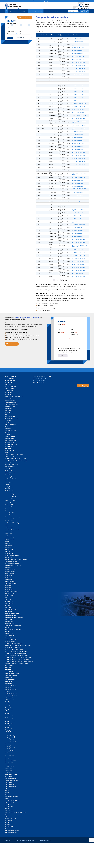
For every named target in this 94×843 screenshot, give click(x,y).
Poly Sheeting (8, 408)
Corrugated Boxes (9, 443)
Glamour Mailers (9, 579)
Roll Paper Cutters (9, 700)
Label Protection (9, 810)
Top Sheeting (8, 420)
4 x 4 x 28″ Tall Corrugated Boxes (78, 80)
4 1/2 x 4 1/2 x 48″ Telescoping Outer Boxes (79, 125)
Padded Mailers (9, 585)
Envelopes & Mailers (10, 573)
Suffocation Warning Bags (11, 418)
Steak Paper (8, 702)
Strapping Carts (9, 746)
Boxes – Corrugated (10, 436)
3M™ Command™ (9, 762)
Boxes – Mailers (9, 483)
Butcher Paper (8, 678)
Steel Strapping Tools (10, 750)
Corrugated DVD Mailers (11, 497)
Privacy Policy (8, 840)
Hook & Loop (8, 804)
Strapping (7, 730)
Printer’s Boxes (9, 469)
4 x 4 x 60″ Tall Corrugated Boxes (78, 109)
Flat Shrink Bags (9, 718)
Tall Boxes (7, 475)
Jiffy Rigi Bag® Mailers (10, 581)
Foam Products (9, 531)
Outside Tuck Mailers (10, 513)
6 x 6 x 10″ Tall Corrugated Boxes (78, 239)
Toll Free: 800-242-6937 (39, 378)
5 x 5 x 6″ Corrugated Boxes (77, 146)
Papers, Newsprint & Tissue (12, 674)
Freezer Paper (8, 684)
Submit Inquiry (62, 355)
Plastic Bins (8, 428)
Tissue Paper (8, 704)
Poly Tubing (8, 410)
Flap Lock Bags (8, 392)
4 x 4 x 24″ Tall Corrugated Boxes (78, 77)
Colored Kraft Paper (10, 680)
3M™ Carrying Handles (10, 760)
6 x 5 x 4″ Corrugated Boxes (77, 195)
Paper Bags (8, 587)
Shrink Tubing (8, 728)
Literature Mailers (9, 511)
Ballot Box (7, 485)
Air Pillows (7, 525)
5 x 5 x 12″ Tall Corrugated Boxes (78, 155)
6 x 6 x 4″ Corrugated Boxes (77, 207)
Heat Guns (7, 720)
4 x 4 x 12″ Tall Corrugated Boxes (78, 65)
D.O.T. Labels (8, 599)
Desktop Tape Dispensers (11, 780)
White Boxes (8, 481)
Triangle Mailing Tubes (10, 519)
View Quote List (84, 8)
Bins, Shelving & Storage (11, 424)
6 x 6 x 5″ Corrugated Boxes (77, 215)
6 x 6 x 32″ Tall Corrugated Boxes (78, 267)
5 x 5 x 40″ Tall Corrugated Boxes (78, 161)
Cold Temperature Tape (10, 778)
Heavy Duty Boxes (9, 457)
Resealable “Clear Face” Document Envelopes (16, 664)
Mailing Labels (8, 607)
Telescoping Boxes (9, 477)
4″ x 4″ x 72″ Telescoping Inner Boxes (79, 115)
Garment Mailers (9, 507)
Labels (6, 597)
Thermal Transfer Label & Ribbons (13, 615)
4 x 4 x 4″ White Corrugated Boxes (78, 47)
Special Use (8, 667)
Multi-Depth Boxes (10, 467)
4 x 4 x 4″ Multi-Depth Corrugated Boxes (78, 44)
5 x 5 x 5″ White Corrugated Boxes (78, 143)
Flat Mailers (8, 577)
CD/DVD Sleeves (9, 489)
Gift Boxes (7, 551)
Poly (6, 734)
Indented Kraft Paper (10, 686)
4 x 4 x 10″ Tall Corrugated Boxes (78, 62)
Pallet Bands (8, 732)
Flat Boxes (7, 453)
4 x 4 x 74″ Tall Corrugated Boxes (78, 118)
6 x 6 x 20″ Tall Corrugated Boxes (78, 255)
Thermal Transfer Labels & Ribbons (14, 617)
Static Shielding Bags (10, 416)
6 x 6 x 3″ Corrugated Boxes (77, 204)
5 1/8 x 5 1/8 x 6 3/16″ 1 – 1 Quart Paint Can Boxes (79, 173)
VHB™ (6, 828)
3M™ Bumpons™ (9, 758)
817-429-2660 (85, 4)
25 (68, 280)
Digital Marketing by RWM (45, 840)
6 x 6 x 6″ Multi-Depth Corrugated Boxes (78, 221)
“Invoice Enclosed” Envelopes (12, 647)
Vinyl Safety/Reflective (11, 832)
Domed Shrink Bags (10, 716)
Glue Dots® (8, 798)
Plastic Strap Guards (10, 569)
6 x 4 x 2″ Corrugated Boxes (77, 180)
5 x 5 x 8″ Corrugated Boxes (77, 149)
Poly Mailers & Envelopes (11, 591)
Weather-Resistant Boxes (11, 479)
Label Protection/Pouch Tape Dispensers (15, 812)
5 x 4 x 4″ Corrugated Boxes (77, 131)
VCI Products (8, 708)
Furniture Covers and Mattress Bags (14, 396)
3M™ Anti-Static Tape (10, 756)
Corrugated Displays (10, 493)
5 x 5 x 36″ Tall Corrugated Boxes (78, 158)
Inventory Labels (9, 601)
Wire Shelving (8, 434)
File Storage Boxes (9, 451)
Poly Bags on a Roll (10, 406)
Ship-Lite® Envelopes (10, 593)
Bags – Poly (8, 384)
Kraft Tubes (7, 631)
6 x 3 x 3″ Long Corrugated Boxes (78, 177)
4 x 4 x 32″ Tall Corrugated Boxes (78, 86)
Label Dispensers (9, 603)
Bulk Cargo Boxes (9, 439)
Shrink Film (8, 714)
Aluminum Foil (8, 768)
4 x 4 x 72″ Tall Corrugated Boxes (78, 112)
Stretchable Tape (9, 826)
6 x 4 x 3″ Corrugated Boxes (77, 183)
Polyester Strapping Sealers (12, 742)
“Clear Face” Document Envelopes (13, 643)
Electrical (7, 790)
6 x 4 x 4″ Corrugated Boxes (77, 186)
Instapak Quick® (9, 533)
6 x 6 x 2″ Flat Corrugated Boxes (78, 201)
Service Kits (8, 726)
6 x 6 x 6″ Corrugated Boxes (77, 218)
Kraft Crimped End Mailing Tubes (13, 629)
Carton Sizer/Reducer (10, 441)
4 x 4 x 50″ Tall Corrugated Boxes (78, 106)
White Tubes (8, 637)
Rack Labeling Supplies (10, 430)
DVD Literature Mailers (10, 501)
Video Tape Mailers (9, 521)
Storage (7, 432)
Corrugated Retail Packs (11, 445)
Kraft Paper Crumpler (10, 690)
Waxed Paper (8, 712)
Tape (6, 754)
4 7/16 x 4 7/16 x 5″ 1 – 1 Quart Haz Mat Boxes (79, 122)
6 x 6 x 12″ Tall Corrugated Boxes (78, 242)
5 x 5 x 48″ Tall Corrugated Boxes (78, 164)
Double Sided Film (9, 782)
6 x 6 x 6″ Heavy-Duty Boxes (77, 227)
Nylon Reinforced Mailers (11, 583)
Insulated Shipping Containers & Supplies (15, 459)
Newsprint (7, 692)
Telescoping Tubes (9, 635)
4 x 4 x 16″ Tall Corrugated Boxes (78, 68)
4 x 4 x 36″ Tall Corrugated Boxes (78, 89)
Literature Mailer (9, 509)
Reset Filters (20, 37)
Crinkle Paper (8, 682)
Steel (6, 744)
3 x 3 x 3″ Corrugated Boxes (77, 38)
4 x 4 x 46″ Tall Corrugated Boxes (78, 97)
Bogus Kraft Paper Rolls (11, 676)
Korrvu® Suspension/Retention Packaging (16, 461)
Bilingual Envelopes (10, 641)
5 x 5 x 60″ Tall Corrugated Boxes (78, 170)
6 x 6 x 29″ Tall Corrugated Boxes (78, 261)
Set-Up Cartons (9, 553)
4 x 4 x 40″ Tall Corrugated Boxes (78, 94)
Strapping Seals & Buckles (11, 748)
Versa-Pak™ (8, 543)
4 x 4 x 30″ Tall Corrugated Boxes (78, 83)
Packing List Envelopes (11, 639)
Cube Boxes (8, 449)
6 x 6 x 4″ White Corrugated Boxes (78, 213)
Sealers (6, 414)
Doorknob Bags (9, 390)
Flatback (7, 792)
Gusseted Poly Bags (10, 400)
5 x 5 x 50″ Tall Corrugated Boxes (78, 167)
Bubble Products (9, 527)
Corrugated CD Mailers (10, 495)
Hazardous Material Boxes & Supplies (14, 455)
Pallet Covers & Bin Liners (11, 404)
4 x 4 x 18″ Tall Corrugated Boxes (78, 71)
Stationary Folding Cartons (12, 555)
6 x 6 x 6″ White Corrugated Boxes (78, 224)
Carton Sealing (8, 776)
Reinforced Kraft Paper (11, 696)
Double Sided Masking (10, 786)
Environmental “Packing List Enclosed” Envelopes (18, 645)
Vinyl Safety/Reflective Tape (12, 830)
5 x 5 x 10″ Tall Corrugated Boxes (78, 152)
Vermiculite (7, 541)
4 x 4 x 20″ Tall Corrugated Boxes (78, 74)
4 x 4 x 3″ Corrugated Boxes (77, 41)
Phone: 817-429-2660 (39, 380)
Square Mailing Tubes (10, 515)
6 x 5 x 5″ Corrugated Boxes (77, 198)
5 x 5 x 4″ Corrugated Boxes (77, 137)
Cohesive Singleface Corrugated (13, 529)
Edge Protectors (9, 557)
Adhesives (7, 764)
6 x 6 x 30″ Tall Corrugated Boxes (78, 264)
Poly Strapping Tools (10, 738)
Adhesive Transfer (9, 766)
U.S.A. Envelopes (9, 672)
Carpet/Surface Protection (11, 774)
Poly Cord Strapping (10, 736)
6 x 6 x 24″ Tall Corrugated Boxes (78, 258)
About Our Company (38, 382)
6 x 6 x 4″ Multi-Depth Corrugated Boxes (78, 210)
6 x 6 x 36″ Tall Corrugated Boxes (78, 270)
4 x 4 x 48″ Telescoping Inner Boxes (79, 103)
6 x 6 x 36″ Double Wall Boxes (77, 273)
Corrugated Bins (9, 426)
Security (7, 822)
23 (63, 280)
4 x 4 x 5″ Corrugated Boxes (77, 50)
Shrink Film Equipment (10, 722)
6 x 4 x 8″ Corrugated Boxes (77, 192)
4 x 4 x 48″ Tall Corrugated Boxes (78, 100)
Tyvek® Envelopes (9, 595)
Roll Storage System (10, 537)
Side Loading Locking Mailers (12, 517)
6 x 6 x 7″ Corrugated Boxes (77, 233)
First (59, 329)
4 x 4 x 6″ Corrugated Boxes (77, 53)
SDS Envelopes (9, 666)
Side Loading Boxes (10, 473)
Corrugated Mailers (10, 499)
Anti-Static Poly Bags (10, 386)
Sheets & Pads (8, 471)
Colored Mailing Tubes (10, 623)
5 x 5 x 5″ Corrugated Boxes (77, 140)
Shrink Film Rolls (9, 724)
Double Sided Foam (10, 784)
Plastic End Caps (9, 633)
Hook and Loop (9, 806)
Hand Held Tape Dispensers (12, 800)
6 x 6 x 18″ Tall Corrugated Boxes (78, 252)
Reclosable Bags (9, 412)
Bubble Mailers (8, 575)
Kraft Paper (8, 688)
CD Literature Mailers (10, 491)
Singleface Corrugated (10, 539)
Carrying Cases (8, 487)
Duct (6, 788)
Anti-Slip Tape (8, 770)
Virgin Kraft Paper (9, 710)
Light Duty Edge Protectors (12, 563)
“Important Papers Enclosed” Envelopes (15, 649)
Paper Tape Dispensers (10, 818)
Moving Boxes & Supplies (11, 465)
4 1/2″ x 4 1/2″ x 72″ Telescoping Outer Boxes (79, 128)
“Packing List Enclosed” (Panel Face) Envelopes (17, 659)
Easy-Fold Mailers (9, 503)
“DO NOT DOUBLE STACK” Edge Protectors (16, 559)
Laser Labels (8, 605)
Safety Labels (8, 611)
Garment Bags (8, 398)
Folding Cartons (9, 549)
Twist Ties (7, 422)
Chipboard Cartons (9, 545)
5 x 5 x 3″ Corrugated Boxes (77, 134)
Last (72, 329)
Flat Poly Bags (8, 394)
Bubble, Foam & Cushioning (12, 523)
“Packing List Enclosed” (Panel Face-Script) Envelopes (19, 661)
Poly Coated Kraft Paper (11, 694)
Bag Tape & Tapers (9, 388)
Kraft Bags (7, 627)
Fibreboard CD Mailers (10, 505)
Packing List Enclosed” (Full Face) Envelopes (16, 655)
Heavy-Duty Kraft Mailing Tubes (13, 625)
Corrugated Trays (9, 447)
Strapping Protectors (10, 571)
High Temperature (9, 802)
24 (66, 280)
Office (6, 816)
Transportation (8, 669)
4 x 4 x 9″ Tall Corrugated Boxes (78, 59)
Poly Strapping (8, 820)
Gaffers (6, 794)
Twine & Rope (8, 752)
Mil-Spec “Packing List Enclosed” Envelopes (16, 651)
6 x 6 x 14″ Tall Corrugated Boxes (78, 249)
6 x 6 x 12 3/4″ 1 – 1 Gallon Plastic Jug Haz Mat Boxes (79, 246)
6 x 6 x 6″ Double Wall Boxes (77, 230)
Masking (7, 814)
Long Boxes (8, 463)
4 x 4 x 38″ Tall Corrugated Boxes (78, 92)
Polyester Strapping (10, 740)
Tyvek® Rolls (8, 706)
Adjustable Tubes (9, 621)
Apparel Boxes (8, 547)
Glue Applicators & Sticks (11, 796)
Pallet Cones (8, 567)
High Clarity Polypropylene (11, 402)
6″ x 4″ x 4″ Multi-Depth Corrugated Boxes (79, 189)
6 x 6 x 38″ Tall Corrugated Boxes (78, 276)
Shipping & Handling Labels (12, 613)
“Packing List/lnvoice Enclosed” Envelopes (16, 653)
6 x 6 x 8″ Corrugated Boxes (77, 236)
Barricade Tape (8, 772)
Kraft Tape (7, 808)
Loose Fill (7, 535)
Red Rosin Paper (9, 698)
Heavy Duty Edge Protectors (12, 561)
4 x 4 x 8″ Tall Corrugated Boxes (78, 56)
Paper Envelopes (9, 589)
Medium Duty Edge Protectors (13, 565)
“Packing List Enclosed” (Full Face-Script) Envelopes (18, 657)
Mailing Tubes (8, 619)
